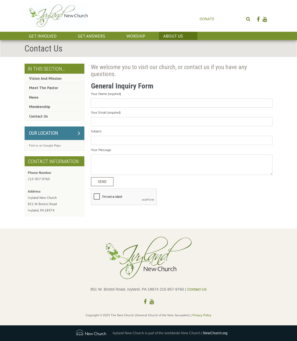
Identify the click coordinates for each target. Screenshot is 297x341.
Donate (207, 19)
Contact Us (230, 19)
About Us (173, 36)
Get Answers (91, 36)
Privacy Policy (201, 315)
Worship (136, 36)
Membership (39, 106)
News (33, 97)
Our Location (43, 133)
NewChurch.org (215, 333)
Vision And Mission (45, 78)
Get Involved (43, 36)
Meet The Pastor (43, 87)
